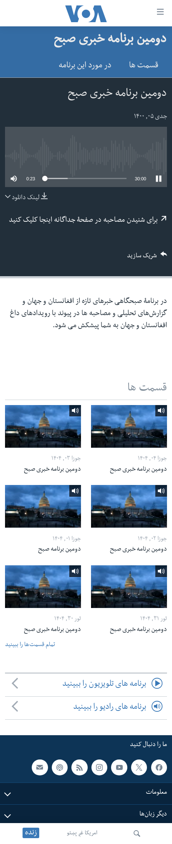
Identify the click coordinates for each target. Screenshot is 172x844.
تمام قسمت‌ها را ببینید (30, 645)
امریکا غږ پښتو (82, 833)
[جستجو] (136, 833)
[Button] (147, 258)
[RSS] (79, 767)
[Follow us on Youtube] (119, 767)
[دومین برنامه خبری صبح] (129, 426)
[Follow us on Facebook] (159, 767)
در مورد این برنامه (84, 66)
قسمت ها (143, 66)
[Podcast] (60, 767)
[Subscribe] (40, 767)
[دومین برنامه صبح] (43, 506)
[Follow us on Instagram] (99, 767)
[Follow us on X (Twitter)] (139, 767)
